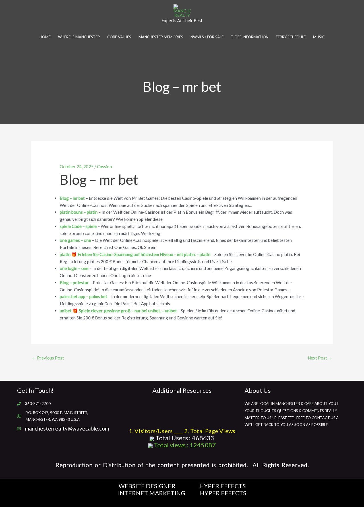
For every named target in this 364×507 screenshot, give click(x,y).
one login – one (74, 268)
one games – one (75, 240)
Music (319, 37)
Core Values (119, 37)
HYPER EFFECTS (222, 485)
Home (45, 37)
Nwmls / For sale (207, 37)
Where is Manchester (79, 37)
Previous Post (48, 357)
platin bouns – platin (79, 212)
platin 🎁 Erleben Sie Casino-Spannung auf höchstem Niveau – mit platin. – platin (135, 254)
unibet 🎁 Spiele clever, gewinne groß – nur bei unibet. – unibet (118, 310)
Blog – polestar (74, 282)
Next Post (320, 357)
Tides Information (249, 37)
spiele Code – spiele (78, 226)
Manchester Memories (160, 37)
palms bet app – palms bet (83, 296)
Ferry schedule (291, 37)
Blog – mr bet (72, 198)
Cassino (104, 166)
